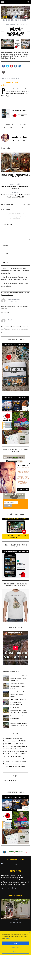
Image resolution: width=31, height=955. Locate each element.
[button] (23, 465)
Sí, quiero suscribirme (23, 489)
